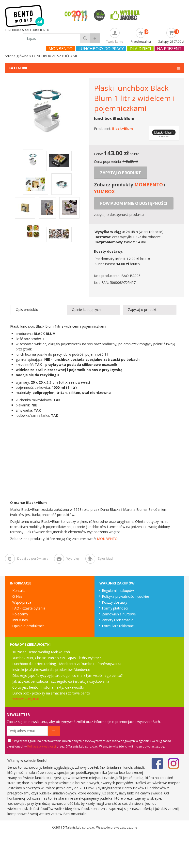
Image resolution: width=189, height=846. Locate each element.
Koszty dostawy (114, 602)
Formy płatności (115, 608)
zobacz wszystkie (26, 699)
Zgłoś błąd (105, 558)
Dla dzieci (140, 48)
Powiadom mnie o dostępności (133, 203)
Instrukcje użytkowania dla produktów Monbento (51, 669)
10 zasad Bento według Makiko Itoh (41, 652)
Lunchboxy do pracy (101, 48)
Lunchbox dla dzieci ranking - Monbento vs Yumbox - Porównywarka (66, 663)
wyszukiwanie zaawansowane (95, 38)
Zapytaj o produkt (120, 172)
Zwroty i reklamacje (117, 620)
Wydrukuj (72, 558)
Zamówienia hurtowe (119, 614)
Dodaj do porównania (32, 558)
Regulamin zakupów (118, 590)
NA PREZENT (169, 48)
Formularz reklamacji (118, 626)
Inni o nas (20, 620)
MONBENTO (148, 184)
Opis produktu (27, 309)
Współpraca (21, 602)
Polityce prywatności (41, 746)
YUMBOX (104, 191)
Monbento (60, 48)
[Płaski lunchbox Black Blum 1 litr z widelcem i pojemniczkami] (47, 137)
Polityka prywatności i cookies (126, 596)
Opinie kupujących (86, 309)
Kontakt (18, 590)
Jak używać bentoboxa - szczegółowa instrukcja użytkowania (60, 681)
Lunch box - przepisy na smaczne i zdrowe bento (51, 693)
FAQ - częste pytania (28, 608)
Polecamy (20, 614)
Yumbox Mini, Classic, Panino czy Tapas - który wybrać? (56, 657)
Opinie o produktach (28, 626)
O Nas (17, 596)
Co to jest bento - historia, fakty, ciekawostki (48, 687)
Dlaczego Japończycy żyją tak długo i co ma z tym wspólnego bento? (67, 675)
